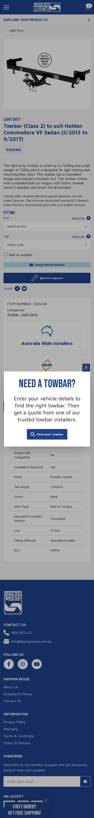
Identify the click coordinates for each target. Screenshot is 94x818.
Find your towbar (50, 434)
